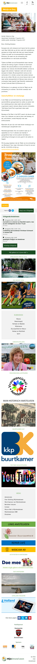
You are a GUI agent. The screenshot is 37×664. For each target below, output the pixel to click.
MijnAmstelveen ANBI (11, 512)
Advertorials (8, 497)
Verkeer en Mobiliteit (18, 331)
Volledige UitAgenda (10, 245)
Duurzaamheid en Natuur (18, 329)
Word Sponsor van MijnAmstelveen (15, 502)
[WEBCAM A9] (18, 549)
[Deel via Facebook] (19, 618)
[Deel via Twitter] (22, 618)
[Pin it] (29, 618)
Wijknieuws (18, 326)
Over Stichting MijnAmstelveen (14, 499)
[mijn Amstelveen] (9, 3)
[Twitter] (13, 210)
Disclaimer (8, 514)
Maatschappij (18, 321)
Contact (7, 507)
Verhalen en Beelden (18, 324)
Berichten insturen (10, 504)
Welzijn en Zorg (10, 36)
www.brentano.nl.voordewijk (10, 149)
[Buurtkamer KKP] (14, 647)
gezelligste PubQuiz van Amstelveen (14, 239)
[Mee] (5, 647)
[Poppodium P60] (23, 647)
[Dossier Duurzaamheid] (18, 533)
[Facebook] (10, 210)
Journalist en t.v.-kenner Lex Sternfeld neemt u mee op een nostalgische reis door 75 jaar (18, 223)
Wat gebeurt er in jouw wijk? (18, 252)
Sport (18, 334)
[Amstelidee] (32, 647)
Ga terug (5, 205)
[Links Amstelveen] (18, 524)
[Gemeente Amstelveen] (18, 633)
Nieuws (18, 319)
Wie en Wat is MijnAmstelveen (14, 509)
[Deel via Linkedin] (26, 618)
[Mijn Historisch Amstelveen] (18, 413)
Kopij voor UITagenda (26, 210)
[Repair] (18, 542)
